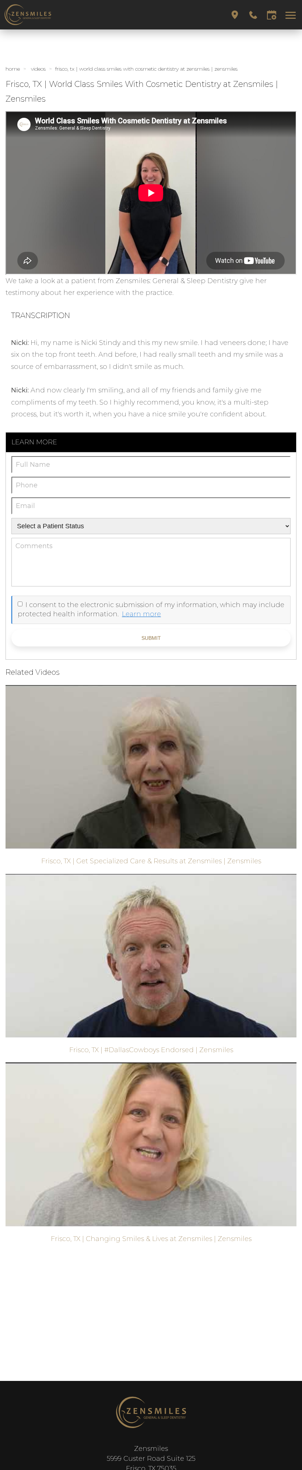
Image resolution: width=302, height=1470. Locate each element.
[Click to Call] (253, 15)
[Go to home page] (77, 15)
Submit (151, 638)
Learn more (141, 614)
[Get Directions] (234, 15)
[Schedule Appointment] (271, 15)
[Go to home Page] (151, 1412)
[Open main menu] (291, 14)
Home (13, 69)
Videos (38, 69)
